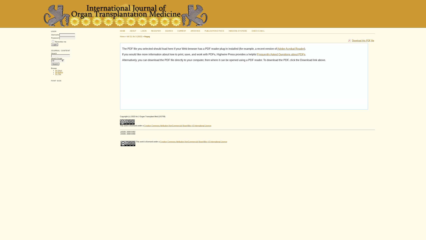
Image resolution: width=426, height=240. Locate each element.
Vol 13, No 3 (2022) (134, 37)
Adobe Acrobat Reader (290, 48)
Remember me (60, 42)
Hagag (147, 37)
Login (144, 31)
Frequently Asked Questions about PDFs (281, 54)
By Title (58, 74)
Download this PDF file (363, 40)
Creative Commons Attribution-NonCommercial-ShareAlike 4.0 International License (177, 126)
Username (55, 35)
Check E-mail (258, 31)
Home (122, 31)
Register (156, 31)
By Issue (58, 70)
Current (181, 31)
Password (55, 38)
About (133, 31)
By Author (59, 72)
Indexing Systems (238, 31)
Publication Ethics (214, 31)
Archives (195, 31)
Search (169, 31)
